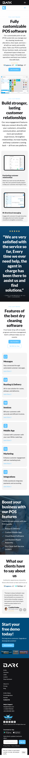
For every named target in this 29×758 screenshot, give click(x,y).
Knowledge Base (8, 695)
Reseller (5, 697)
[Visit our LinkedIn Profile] (9, 722)
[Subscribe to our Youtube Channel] (12, 722)
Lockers (5, 677)
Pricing (5, 686)
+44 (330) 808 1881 (8, 711)
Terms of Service (15, 745)
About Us (6, 684)
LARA (5, 674)
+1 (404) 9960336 (8, 709)
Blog (4, 688)
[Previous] (20, 609)
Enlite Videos (7, 693)
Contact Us (6, 700)
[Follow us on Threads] (15, 722)
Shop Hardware (7, 679)
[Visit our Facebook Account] (4, 722)
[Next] (24, 609)
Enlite (5, 670)
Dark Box (6, 672)
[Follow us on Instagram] (7, 722)
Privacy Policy (7, 745)
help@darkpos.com (8, 706)
